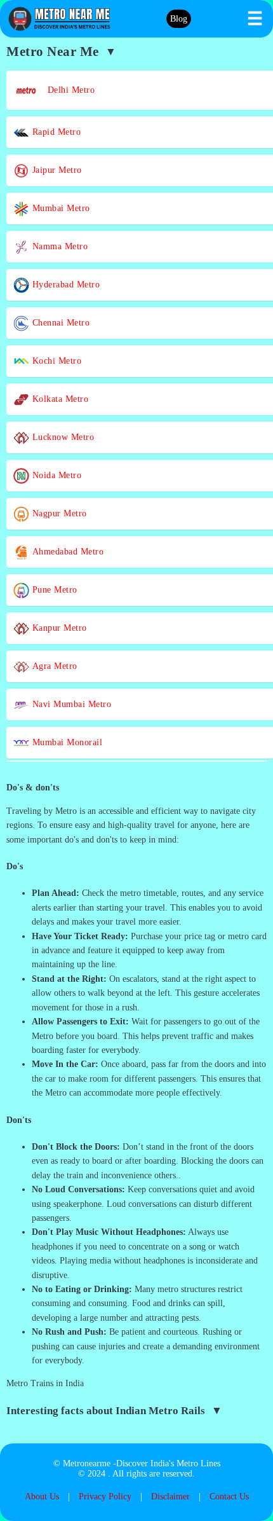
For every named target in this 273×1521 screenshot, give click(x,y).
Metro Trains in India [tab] (45, 1383)
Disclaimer (170, 1496)
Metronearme (86, 1463)
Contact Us (229, 1496)
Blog (178, 19)
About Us (42, 1496)
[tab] (136, 788)
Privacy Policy (105, 1496)
